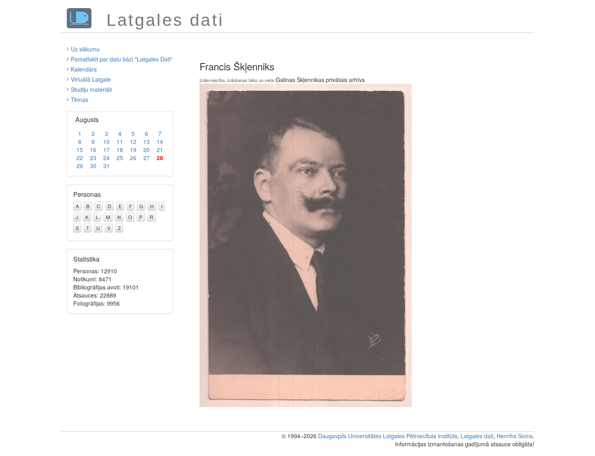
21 (160, 150)
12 (133, 141)
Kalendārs (84, 69)
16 (93, 150)
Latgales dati (477, 436)
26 (133, 158)
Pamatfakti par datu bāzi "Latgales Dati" (121, 59)
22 (79, 158)
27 (146, 158)
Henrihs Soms (515, 436)
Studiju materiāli (91, 89)
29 (79, 166)
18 (120, 150)
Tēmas (79, 99)
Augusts (87, 119)
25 (120, 158)
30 (93, 166)
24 (106, 158)
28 (160, 158)
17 (106, 150)
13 (146, 141)
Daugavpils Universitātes (349, 436)
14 (160, 141)
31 (106, 166)
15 (79, 150)
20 (146, 150)
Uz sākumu (85, 49)
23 (93, 158)
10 (106, 141)
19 (133, 150)
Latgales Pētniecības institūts (420, 436)
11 (120, 141)
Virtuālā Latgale (91, 79)
